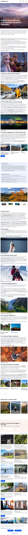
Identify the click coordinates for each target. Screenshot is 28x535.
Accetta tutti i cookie (18, 530)
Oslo (5, 317)
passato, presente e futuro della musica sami (13, 236)
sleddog (2, 112)
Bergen (5, 290)
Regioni (16, 429)
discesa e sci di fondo (10, 259)
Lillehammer (3, 378)
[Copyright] (27, 27)
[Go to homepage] (5, 1)
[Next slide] (1, 158)
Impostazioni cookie (14, 533)
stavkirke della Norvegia (10, 345)
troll (25, 133)
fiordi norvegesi (10, 296)
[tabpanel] (14, 195)
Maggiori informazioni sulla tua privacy (5, 528)
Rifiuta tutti (10, 530)
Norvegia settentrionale (7, 214)
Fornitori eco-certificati (23, 433)
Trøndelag (23, 365)
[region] (14, 529)
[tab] (4, 204)
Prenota (2, 480)
